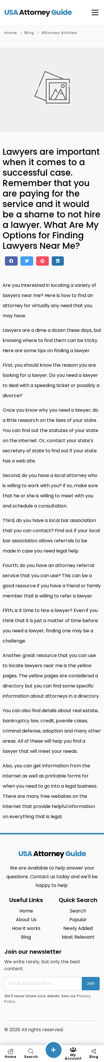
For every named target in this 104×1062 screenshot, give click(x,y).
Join (91, 983)
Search (78, 911)
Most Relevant (78, 937)
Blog (29, 32)
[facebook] (11, 261)
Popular (78, 919)
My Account (73, 1056)
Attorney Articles (59, 32)
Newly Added (78, 928)
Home (10, 32)
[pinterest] (42, 261)
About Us (26, 919)
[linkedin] (58, 261)
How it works (26, 928)
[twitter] (27, 261)
